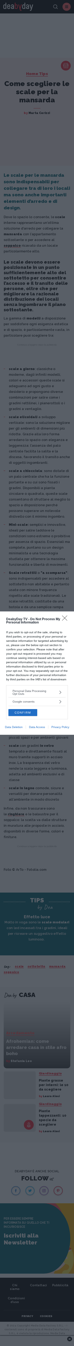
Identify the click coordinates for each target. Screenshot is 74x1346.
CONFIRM (23, 712)
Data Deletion (14, 727)
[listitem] (37, 692)
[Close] (66, 619)
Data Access (37, 727)
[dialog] (37, 673)
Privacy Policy (60, 727)
